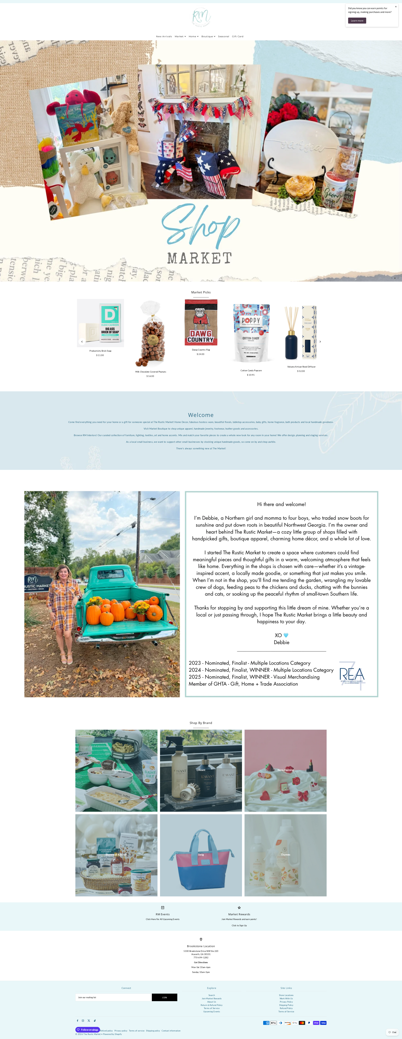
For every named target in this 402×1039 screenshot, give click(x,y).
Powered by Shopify (112, 1034)
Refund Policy (286, 1008)
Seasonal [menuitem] (223, 36)
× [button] (396, 6)
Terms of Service (212, 1008)
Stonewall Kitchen (116, 854)
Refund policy (106, 1030)
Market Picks (201, 292)
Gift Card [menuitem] (237, 36)
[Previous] (82, 341)
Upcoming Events (211, 1011)
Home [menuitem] (192, 36)
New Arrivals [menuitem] (164, 36)
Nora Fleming (286, 770)
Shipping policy (153, 1030)
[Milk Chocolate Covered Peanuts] (150, 333)
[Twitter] (89, 1021)
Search (212, 995)
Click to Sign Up (239, 925)
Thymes (285, 854)
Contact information (171, 1030)
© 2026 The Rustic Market (88, 1034)
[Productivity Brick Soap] (100, 323)
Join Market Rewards (212, 998)
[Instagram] (83, 1021)
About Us (211, 1002)
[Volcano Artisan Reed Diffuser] (301, 331)
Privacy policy (121, 1030)
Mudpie (116, 770)
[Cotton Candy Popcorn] (251, 333)
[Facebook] (77, 1021)
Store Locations (286, 995)
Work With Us (286, 998)
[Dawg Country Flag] (201, 322)
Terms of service (136, 1030)
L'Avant (201, 770)
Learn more (357, 20)
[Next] (319, 341)
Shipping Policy (286, 1005)
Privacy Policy (286, 1002)
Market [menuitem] (179, 36)
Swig (201, 854)
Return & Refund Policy (212, 1005)
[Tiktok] (95, 1021)
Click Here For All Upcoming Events (162, 919)
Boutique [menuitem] (207, 36)
